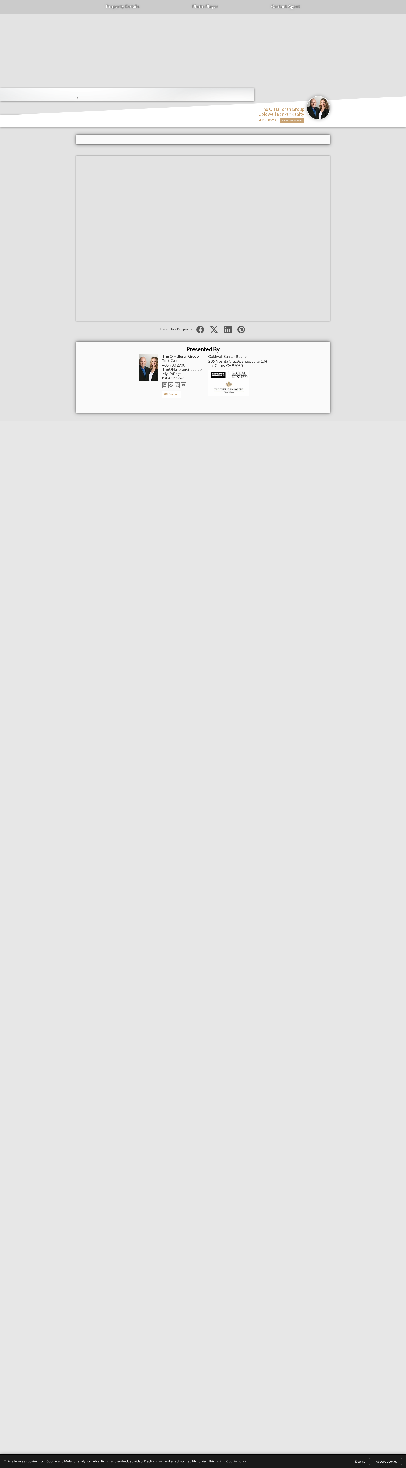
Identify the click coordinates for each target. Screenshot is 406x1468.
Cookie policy (236, 1461)
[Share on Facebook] (200, 329)
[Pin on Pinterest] (241, 329)
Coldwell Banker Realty (281, 114)
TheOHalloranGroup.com (183, 369)
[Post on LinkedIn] (227, 329)
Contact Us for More (292, 120)
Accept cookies (386, 1461)
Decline (360, 1461)
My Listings (171, 373)
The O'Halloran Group (282, 109)
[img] (318, 107)
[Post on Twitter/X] (213, 329)
